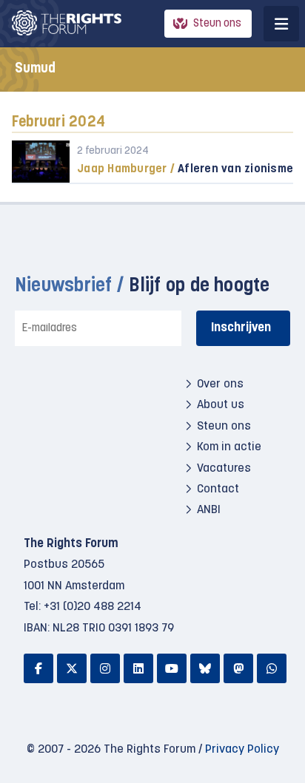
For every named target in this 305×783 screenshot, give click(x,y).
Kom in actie (229, 447)
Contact (218, 489)
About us (220, 405)
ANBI (209, 510)
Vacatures (224, 469)
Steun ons (217, 24)
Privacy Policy (242, 750)
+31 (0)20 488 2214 (92, 607)
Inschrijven (241, 328)
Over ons (220, 384)
